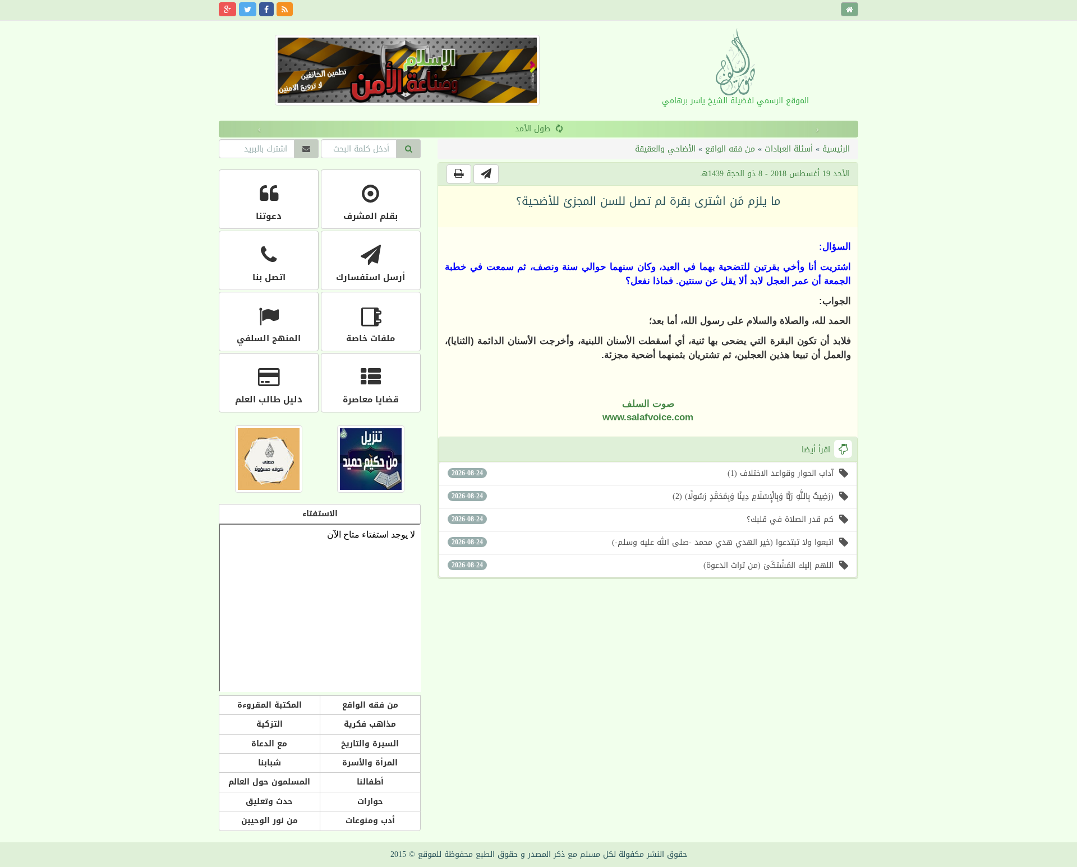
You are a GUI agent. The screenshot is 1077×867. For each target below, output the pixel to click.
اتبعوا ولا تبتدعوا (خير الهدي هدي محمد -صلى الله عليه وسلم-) (643, 542)
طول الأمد (507, 128)
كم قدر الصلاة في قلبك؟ (643, 519)
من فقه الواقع (730, 149)
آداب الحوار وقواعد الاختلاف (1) (643, 473)
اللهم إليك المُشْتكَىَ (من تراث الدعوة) (643, 565)
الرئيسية (836, 149)
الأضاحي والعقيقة (665, 149)
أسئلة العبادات (789, 149)
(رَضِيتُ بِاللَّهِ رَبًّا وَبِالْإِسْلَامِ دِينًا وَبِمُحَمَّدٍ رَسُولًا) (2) (643, 496)
